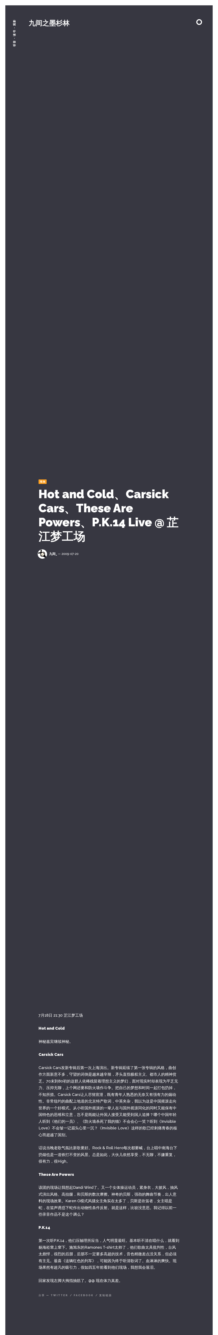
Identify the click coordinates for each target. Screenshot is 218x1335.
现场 (43, 481)
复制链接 (105, 1295)
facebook (84, 1295)
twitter (59, 1295)
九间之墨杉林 (49, 23)
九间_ (53, 554)
